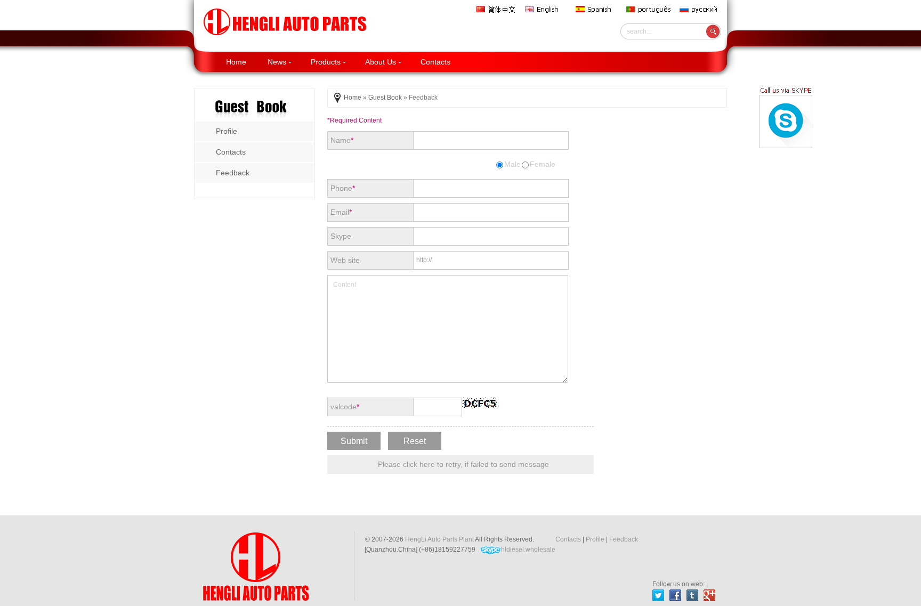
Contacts (435, 62)
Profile (595, 539)
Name (341, 140)
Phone (342, 188)
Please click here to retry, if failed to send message (463, 464)
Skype (340, 236)
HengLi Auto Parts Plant (439, 539)
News (277, 62)
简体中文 (496, 9)
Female (542, 164)
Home (236, 62)
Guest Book (385, 97)
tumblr (692, 595)
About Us (380, 62)
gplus (709, 595)
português (649, 9)
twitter (658, 595)
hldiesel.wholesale (528, 549)
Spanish (597, 9)
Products (326, 62)
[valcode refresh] (480, 403)
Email (341, 212)
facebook (675, 595)
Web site (345, 260)
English (546, 9)
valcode (344, 406)
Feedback (623, 539)
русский (701, 9)
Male (512, 164)
